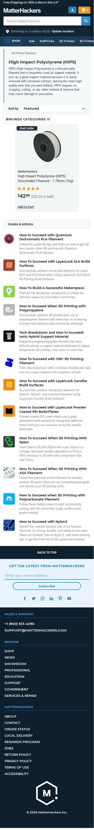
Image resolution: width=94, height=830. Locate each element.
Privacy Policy (18, 761)
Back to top (47, 552)
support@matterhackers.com (35, 630)
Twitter (34, 598)
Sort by (13, 108)
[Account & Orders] (72, 9)
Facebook (25, 598)
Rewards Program (22, 742)
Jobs (9, 748)
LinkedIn (51, 598)
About (10, 716)
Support (12, 683)
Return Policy (18, 755)
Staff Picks (47, 41)
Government (16, 689)
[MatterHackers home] (22, 11)
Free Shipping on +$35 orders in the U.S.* (31, 2)
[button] (46, 31)
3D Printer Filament (24, 53)
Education (14, 677)
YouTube (69, 598)
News (10, 657)
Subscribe (46, 586)
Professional (17, 670)
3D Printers (67, 41)
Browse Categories (26, 119)
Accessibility (16, 774)
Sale (32, 41)
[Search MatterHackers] (85, 20)
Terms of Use (17, 767)
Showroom (15, 664)
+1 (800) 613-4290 (19, 624)
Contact (12, 723)
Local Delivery (19, 736)
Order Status (17, 729)
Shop (9, 651)
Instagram (42, 598)
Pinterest (60, 598)
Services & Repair (20, 696)
